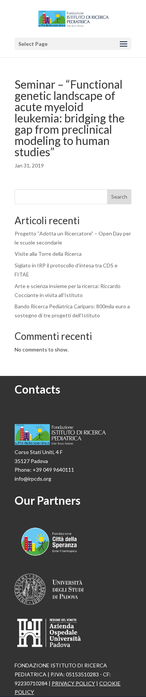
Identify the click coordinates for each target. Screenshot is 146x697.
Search (119, 196)
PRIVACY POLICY (73, 683)
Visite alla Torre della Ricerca (48, 253)
